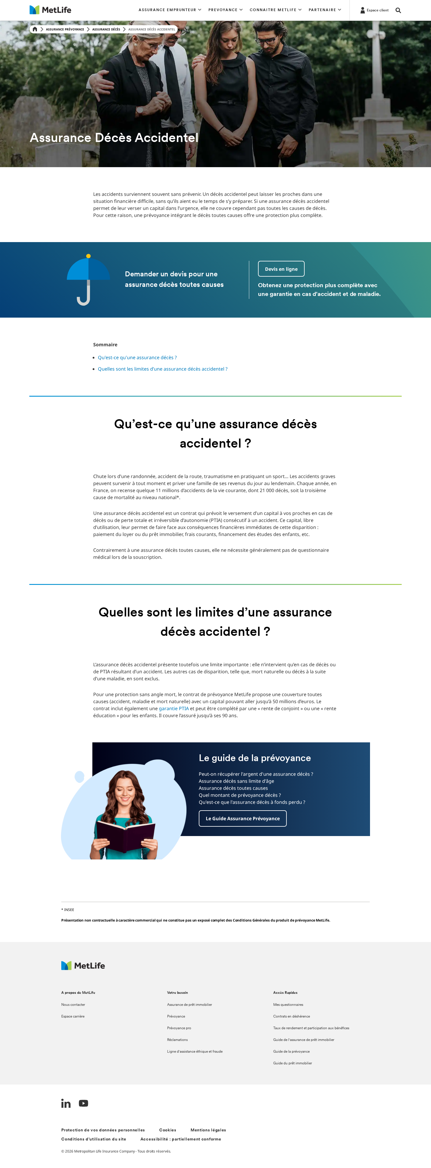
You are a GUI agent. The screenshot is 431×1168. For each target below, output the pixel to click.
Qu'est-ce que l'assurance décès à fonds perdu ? (252, 802)
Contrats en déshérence (291, 1016)
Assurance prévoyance (65, 29)
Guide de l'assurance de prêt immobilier (303, 1040)
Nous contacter (73, 1005)
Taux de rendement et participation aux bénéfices (311, 1028)
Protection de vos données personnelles (103, 1130)
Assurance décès (106, 29)
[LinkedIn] (66, 1104)
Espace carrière (72, 1016)
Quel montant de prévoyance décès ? (240, 795)
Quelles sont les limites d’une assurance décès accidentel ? (163, 369)
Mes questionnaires (288, 1005)
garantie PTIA (174, 708)
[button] (170, 10)
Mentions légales (208, 1130)
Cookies (168, 1130)
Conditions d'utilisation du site (93, 1139)
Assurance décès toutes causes (233, 788)
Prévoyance (176, 1016)
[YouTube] (83, 1104)
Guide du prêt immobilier (292, 1063)
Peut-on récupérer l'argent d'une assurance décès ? (256, 774)
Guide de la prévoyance (291, 1052)
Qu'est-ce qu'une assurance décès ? (137, 357)
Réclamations (177, 1040)
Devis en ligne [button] (281, 269)
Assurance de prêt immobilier (189, 1005)
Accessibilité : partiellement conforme (180, 1139)
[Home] (35, 29)
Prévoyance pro (179, 1028)
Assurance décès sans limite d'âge (236, 781)
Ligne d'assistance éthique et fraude (195, 1052)
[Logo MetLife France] (83, 968)
